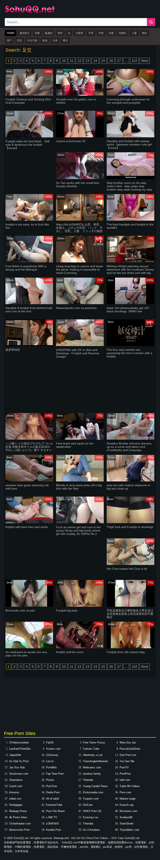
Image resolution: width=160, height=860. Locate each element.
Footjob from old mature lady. (126, 652)
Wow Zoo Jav (128, 742)
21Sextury (52, 755)
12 (79, 61)
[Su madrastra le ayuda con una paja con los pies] (29, 647)
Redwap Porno (18, 811)
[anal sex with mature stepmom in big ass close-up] (130, 480)
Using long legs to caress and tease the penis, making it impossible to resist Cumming (79, 269)
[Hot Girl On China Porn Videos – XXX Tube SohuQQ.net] (30, 12)
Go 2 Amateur (91, 829)
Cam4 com (15, 786)
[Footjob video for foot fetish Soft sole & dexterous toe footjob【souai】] (29, 136)
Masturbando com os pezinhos (76, 308)
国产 (9, 40)
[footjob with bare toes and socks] (29, 522)
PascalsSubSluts (130, 748)
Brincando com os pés (20, 610)
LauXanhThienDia (19, 748)
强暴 (37, 33)
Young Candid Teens (95, 786)
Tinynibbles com (129, 829)
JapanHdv (15, 755)
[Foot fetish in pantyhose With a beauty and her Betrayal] (29, 261)
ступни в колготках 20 (70, 141)
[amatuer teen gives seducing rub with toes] (29, 480)
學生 (60, 33)
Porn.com (125, 792)
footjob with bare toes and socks (26, 527)
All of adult (52, 798)
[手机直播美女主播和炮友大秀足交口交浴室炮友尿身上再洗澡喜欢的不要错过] (130, 605)
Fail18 (49, 742)
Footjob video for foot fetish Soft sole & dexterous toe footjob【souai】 (27, 145)
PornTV (124, 767)
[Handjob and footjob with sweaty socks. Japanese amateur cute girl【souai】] (130, 136)
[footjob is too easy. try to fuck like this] (29, 219)
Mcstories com (129, 811)
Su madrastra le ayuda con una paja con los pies (26, 653)
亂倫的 (48, 33)
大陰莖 (79, 33)
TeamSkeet (126, 823)
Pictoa (50, 779)
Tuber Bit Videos (130, 786)
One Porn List (128, 755)
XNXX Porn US (92, 811)
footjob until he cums (69, 652)
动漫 (111, 33)
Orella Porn (53, 792)
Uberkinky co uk (92, 755)
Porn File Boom (55, 811)
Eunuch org (126, 804)
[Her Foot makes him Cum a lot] (130, 564)
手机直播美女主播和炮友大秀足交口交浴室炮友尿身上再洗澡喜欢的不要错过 (130, 614)
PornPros (125, 773)
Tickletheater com (20, 823)
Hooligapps (15, 804)
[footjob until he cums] (80, 647)
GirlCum (88, 804)
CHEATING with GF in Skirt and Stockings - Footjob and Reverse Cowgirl (77, 353)
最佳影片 (25, 33)
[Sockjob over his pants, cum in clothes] (80, 94)
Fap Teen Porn (55, 773)
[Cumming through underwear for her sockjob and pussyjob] (130, 94)
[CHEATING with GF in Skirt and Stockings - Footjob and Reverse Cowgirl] (80, 345)
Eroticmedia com (93, 792)
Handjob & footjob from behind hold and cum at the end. (28, 309)
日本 (55, 40)
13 (87, 61)
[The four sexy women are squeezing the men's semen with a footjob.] (130, 345)
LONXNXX (52, 823)
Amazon (14, 792)
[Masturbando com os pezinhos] (80, 303)
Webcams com (92, 767)
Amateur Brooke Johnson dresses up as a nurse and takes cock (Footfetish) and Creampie (129, 447)
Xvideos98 (126, 817)
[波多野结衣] (29, 345)
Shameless (16, 779)
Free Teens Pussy (94, 742)
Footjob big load (66, 610)
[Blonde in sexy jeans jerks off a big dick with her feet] (80, 480)
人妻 (134, 33)
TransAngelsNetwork (95, 761)
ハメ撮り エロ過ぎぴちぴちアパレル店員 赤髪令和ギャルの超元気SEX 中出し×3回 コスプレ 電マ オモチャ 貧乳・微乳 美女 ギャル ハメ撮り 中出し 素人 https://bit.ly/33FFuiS (29, 450)
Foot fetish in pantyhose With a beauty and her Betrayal (25, 268)
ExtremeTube (54, 804)
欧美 (45, 40)
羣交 (65, 40)
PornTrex (51, 786)
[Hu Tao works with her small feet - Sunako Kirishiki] (80, 178)
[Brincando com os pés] (29, 605)
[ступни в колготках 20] (80, 136)
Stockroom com (18, 773)
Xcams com (53, 748)
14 (95, 61)
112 (134, 61)
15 (103, 61)
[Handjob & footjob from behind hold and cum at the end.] (29, 303)
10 (64, 61)
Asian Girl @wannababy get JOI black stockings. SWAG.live (128, 309)
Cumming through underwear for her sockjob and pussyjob (128, 101)
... (126, 61)
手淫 (90, 33)
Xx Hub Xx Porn (19, 761)
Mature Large (127, 798)
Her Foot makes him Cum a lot (127, 568)
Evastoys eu (90, 817)
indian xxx (15, 798)
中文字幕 (32, 40)
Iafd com (125, 779)
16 (111, 61)
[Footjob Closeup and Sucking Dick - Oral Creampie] (29, 94)
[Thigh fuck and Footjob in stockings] (130, 522)
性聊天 (122, 33)
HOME (10, 33)
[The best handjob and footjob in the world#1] (130, 219)
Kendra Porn (53, 829)
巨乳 (19, 40)
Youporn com (91, 798)
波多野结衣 (12, 349)
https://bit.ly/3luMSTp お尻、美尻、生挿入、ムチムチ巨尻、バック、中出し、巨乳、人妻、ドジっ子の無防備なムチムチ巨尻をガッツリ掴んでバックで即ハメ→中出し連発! (79, 231)
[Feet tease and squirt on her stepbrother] (80, 438)
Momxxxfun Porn (19, 829)
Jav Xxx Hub (17, 767)
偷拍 (144, 33)
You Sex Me (127, 761)
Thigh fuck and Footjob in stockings (130, 527)
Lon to (50, 761)
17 (119, 61)
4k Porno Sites (18, 817)
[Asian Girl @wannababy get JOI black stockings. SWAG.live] (130, 303)
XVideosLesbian (19, 742)
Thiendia (88, 779)
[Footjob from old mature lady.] (130, 647)
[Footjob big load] (80, 605)
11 (71, 61)
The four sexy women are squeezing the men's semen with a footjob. (129, 353)
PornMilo (51, 767)
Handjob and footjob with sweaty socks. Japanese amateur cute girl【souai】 (129, 144)
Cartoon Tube (91, 748)
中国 (101, 33)
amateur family (92, 773)
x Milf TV (51, 817)
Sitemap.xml (61, 838)
